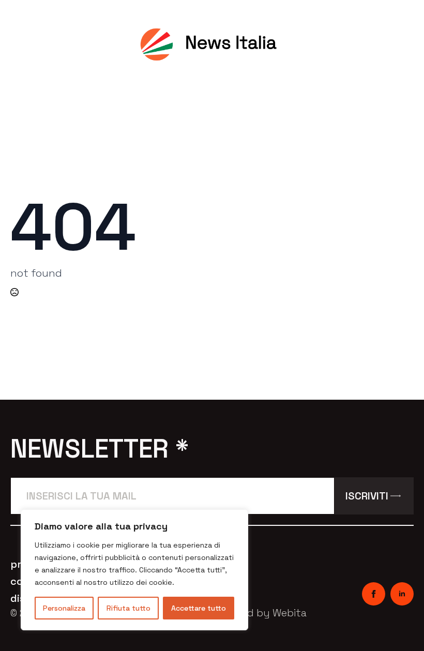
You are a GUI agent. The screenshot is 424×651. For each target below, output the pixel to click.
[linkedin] (402, 593)
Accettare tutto (198, 608)
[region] (134, 569)
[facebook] (373, 593)
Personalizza (64, 608)
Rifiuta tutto (128, 608)
